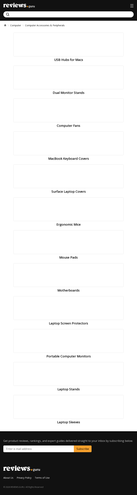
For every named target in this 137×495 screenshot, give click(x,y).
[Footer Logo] (21, 470)
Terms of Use (42, 477)
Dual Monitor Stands (68, 92)
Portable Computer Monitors (68, 356)
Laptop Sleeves (68, 422)
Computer (15, 25)
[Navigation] (132, 5)
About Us (8, 477)
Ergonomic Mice (68, 224)
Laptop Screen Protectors (68, 323)
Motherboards (68, 290)
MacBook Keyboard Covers (68, 158)
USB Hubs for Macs (68, 60)
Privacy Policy (24, 477)
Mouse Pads (68, 257)
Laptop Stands (68, 389)
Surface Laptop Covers (68, 191)
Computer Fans (68, 125)
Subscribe (83, 449)
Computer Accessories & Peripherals (45, 25)
